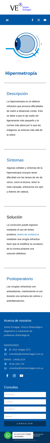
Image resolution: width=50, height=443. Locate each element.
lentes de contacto (27, 234)
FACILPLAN (31, 440)
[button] (7, 20)
